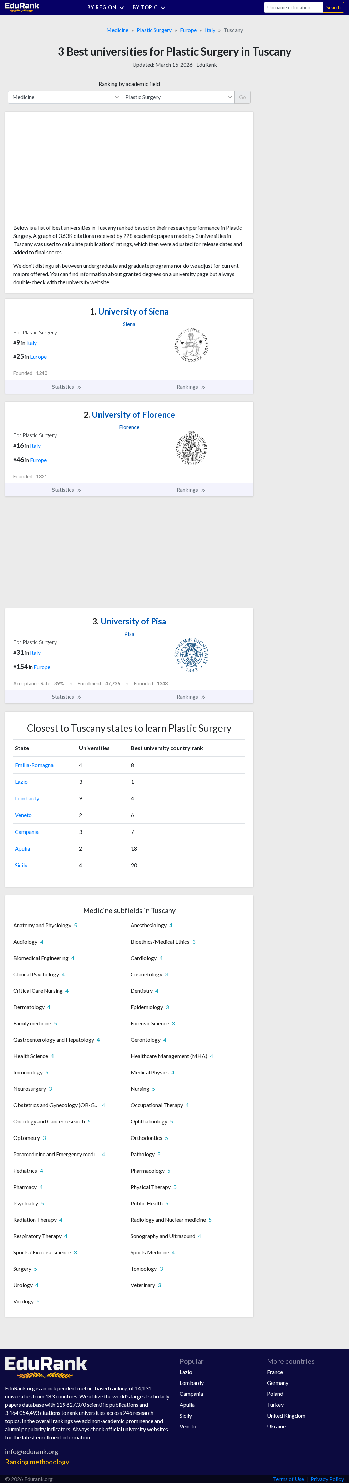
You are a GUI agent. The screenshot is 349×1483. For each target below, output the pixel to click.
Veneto (23, 815)
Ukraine (276, 1426)
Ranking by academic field (129, 83)
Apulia (22, 848)
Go (242, 97)
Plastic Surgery (154, 30)
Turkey (275, 1404)
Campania (27, 831)
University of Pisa (129, 621)
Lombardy (27, 798)
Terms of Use (288, 1479)
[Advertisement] (64, 170)
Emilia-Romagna (34, 765)
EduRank (206, 64)
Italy (210, 30)
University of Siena (129, 311)
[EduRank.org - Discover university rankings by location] (22, 6)
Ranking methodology (37, 1462)
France (275, 1372)
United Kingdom (286, 1415)
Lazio (21, 781)
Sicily (21, 865)
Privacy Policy (327, 1479)
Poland (275, 1393)
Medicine (117, 30)
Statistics (63, 386)
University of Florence (129, 414)
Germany (277, 1382)
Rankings (188, 386)
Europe (188, 30)
